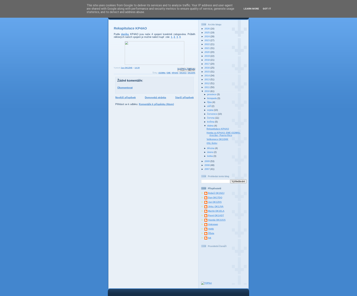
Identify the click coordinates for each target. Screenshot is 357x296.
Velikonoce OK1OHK (217, 139)
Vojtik (211, 229)
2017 (207, 64)
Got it (267, 8)
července (212, 114)
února (210, 152)
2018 (207, 60)
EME (169, 73)
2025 (207, 32)
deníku (125, 34)
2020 (207, 52)
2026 (207, 28)
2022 (207, 44)
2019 (207, 56)
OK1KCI (182, 73)
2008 (207, 165)
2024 (207, 36)
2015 (207, 71)
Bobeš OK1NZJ (216, 193)
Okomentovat (125, 87)
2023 (207, 40)
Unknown (213, 224)
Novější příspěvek (125, 97)
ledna (210, 156)
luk (209, 238)
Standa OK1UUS (217, 220)
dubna (210, 125)
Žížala (211, 233)
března (211, 148)
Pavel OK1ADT (216, 215)
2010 (207, 91)
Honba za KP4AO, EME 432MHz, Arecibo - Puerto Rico (223, 134)
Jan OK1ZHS (215, 202)
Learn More (251, 8)
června (211, 118)
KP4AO (175, 73)
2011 (207, 87)
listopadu (212, 98)
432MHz (161, 73)
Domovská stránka (155, 97)
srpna (210, 110)
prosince (212, 94)
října (209, 102)
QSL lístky (212, 143)
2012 (207, 83)
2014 (207, 75)
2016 (207, 68)
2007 (207, 169)
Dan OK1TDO (215, 197)
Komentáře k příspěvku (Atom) (156, 104)
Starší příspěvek (184, 97)
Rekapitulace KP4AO (218, 129)
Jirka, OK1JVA (215, 206)
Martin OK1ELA (216, 211)
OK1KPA (191, 73)
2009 (207, 161)
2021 (207, 48)
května (211, 122)
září (209, 106)
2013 (207, 79)
